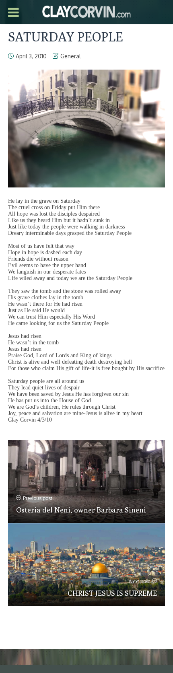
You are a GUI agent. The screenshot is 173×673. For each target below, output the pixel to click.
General (70, 56)
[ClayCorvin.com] (86, 10)
